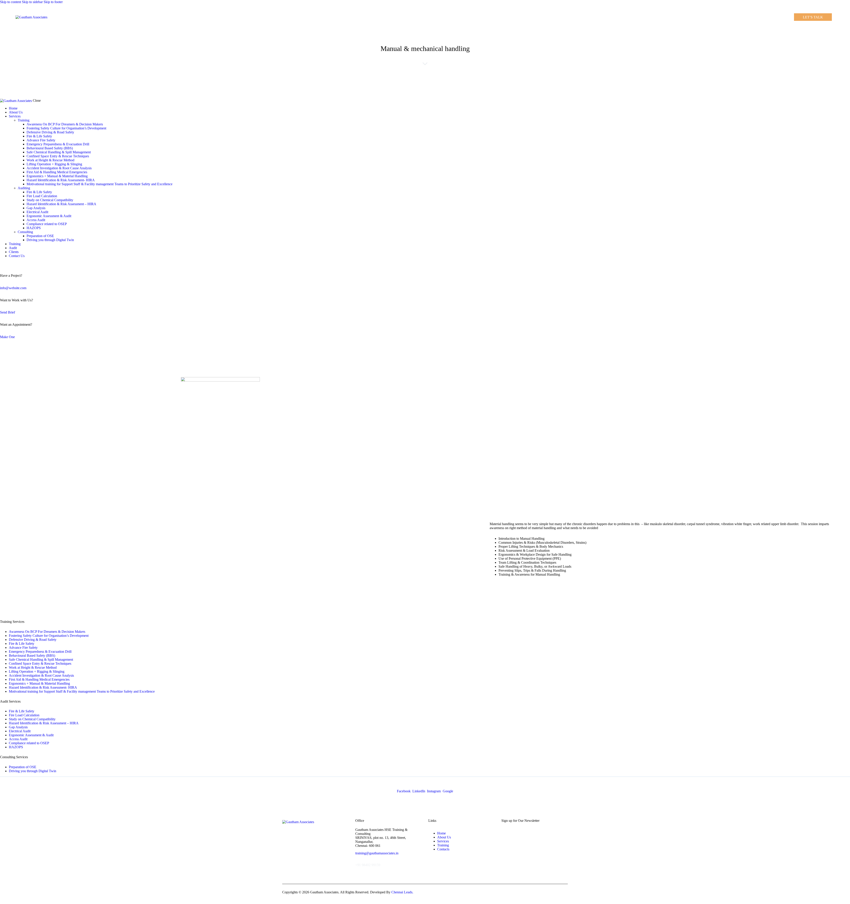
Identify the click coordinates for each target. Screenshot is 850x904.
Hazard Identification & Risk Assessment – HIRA (44, 723)
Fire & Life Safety (21, 643)
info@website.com (13, 288)
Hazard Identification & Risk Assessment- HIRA (43, 687)
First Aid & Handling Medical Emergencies (39, 679)
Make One (7, 337)
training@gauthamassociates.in (376, 853)
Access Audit (18, 739)
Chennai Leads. (402, 892)
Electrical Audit (20, 731)
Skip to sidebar (32, 2)
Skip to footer (53, 2)
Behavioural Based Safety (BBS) (32, 655)
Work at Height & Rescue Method (33, 667)
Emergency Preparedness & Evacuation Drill (40, 651)
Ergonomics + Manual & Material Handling (39, 683)
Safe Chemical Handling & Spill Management (41, 659)
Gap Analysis (18, 727)
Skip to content (10, 2)
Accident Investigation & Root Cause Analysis (41, 675)
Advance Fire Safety (23, 647)
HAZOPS (16, 747)
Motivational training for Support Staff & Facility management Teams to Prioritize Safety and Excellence (82, 691)
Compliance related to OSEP (29, 743)
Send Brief (7, 312)
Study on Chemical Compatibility (32, 719)
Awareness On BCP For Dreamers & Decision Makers (47, 631)
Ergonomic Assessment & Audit (31, 735)
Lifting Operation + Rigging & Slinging (36, 671)
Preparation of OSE (22, 767)
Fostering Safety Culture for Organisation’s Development (49, 635)
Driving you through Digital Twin (32, 771)
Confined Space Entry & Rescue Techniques (40, 663)
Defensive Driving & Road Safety (32, 639)
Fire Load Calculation (24, 715)
